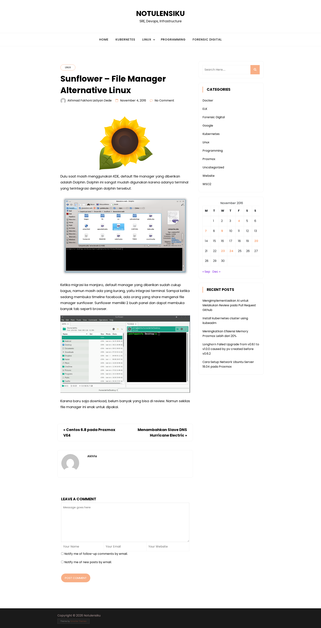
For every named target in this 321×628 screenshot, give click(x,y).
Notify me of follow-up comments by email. (96, 554)
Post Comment (76, 578)
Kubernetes (125, 39)
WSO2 (206, 184)
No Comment (164, 100)
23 (223, 251)
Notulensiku (160, 13)
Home (103, 39)
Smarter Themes (78, 621)
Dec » (216, 271)
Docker (207, 100)
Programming (173, 39)
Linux (146, 39)
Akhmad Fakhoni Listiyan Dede (89, 100)
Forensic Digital (207, 39)
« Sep (206, 271)
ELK (204, 109)
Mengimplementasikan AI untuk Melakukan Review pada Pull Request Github (229, 305)
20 (256, 241)
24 (231, 251)
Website (208, 176)
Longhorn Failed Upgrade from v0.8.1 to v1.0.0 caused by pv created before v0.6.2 (230, 349)
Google (207, 125)
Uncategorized (213, 167)
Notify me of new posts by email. (88, 562)
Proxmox (208, 159)
